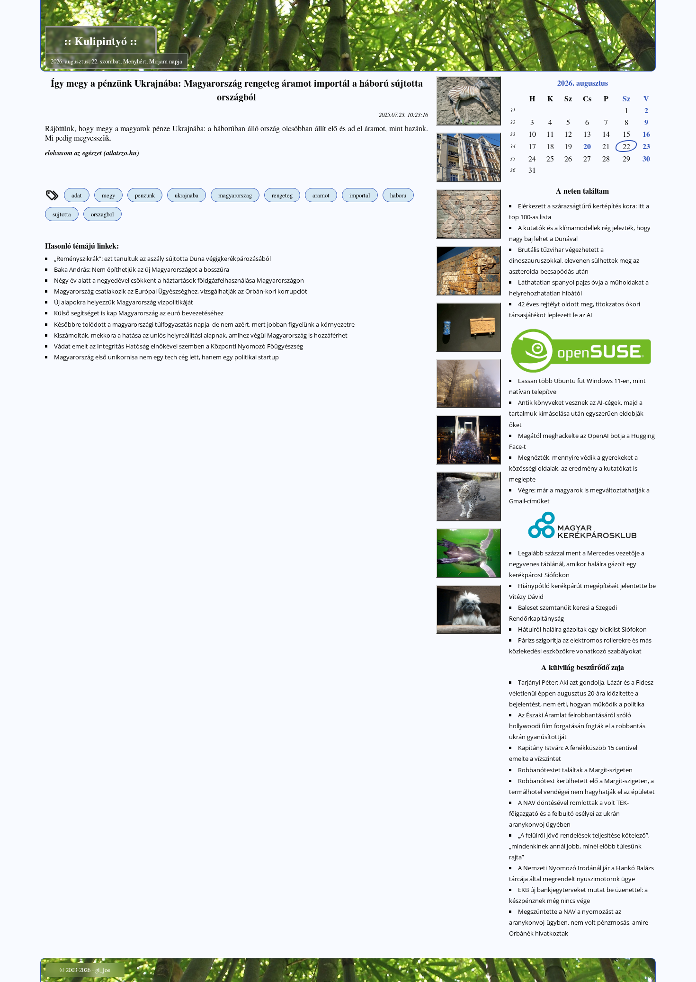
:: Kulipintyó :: (100, 40)
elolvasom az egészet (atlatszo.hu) (92, 153)
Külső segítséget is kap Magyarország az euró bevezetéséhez (138, 313)
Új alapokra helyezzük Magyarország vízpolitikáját (123, 302)
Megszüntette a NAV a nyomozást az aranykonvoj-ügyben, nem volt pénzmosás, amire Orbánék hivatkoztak (578, 922)
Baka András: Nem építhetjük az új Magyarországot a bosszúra (141, 269)
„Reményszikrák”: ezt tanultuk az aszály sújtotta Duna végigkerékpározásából (162, 258)
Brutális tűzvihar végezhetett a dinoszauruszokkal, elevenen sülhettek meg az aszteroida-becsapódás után (574, 260)
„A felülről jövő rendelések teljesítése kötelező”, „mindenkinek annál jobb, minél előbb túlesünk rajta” (579, 846)
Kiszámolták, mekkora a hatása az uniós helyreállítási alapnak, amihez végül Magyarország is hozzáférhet (201, 335)
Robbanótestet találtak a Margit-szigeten (575, 770)
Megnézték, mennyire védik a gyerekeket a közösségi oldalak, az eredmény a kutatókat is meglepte (573, 468)
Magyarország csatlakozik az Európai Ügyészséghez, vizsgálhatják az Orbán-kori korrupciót (180, 291)
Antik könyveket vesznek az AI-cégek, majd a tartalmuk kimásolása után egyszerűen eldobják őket (576, 413)
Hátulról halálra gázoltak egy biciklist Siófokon (582, 629)
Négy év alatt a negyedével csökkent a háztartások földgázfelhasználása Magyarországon (179, 280)
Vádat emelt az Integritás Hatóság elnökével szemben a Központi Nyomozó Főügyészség (178, 346)
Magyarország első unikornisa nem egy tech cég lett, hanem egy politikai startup (166, 357)
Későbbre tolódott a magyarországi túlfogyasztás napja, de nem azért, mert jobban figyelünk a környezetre (204, 324)
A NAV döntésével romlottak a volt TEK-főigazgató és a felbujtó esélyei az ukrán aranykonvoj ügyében (569, 813)
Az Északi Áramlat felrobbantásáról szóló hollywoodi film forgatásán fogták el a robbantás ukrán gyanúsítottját (577, 726)
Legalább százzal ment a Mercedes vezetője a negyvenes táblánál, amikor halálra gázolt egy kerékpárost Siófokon (576, 564)
